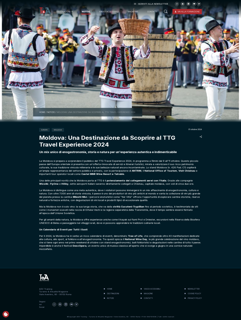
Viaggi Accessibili (108, 11)
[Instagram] (177, 4)
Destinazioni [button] (63, 11)
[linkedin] (188, 4)
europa (44, 130)
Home (42, 112)
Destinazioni (113, 293)
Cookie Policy (194, 293)
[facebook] (183, 4)
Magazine (133, 11)
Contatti (152, 11)
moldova (58, 130)
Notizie (86, 11)
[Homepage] (45, 11)
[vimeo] (199, 4)
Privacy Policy (195, 298)
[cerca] (166, 11)
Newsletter (194, 289)
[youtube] (194, 4)
